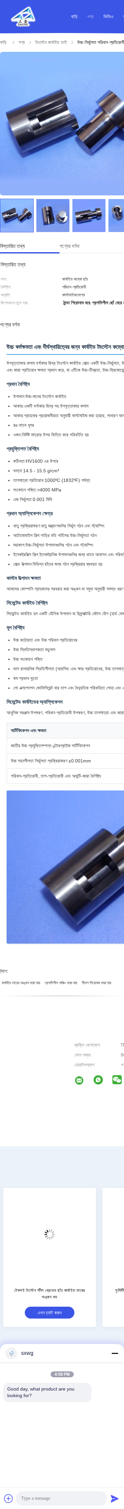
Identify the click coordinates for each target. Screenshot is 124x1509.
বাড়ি (74, 16)
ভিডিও (108, 16)
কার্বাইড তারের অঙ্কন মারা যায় (21, 983)
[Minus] (115, 1353)
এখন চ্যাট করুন (50, 1312)
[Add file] (8, 1498)
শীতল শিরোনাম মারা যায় (96, 983)
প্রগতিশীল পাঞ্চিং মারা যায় (61, 983)
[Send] (114, 1498)
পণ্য (90, 16)
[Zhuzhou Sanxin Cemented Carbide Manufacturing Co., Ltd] (83, 1081)
